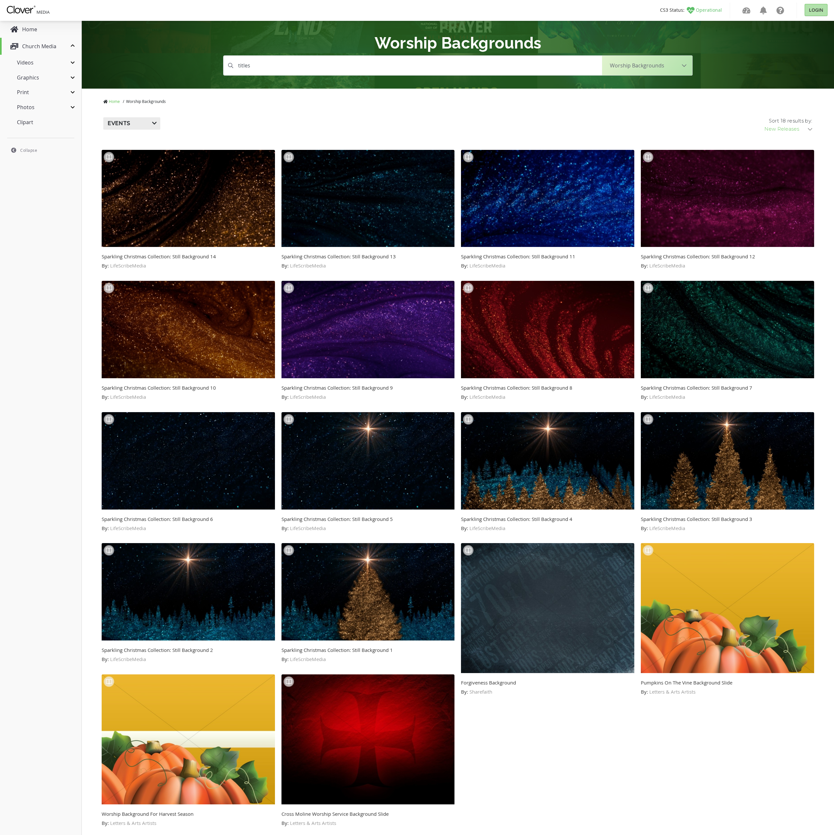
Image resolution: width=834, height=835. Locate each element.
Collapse (28, 150)
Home (114, 101)
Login (816, 10)
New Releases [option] (781, 129)
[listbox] (788, 129)
